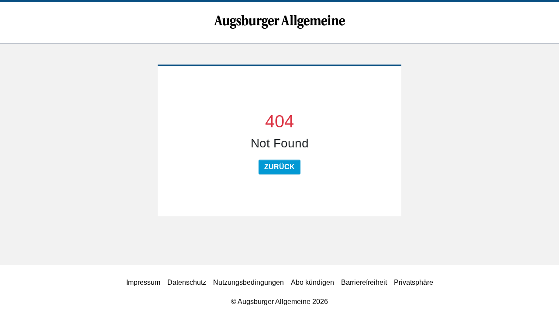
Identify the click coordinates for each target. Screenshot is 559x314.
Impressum (143, 282)
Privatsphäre (413, 282)
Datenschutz (186, 282)
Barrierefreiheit (364, 282)
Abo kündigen (312, 282)
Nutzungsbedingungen (248, 282)
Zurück (279, 167)
